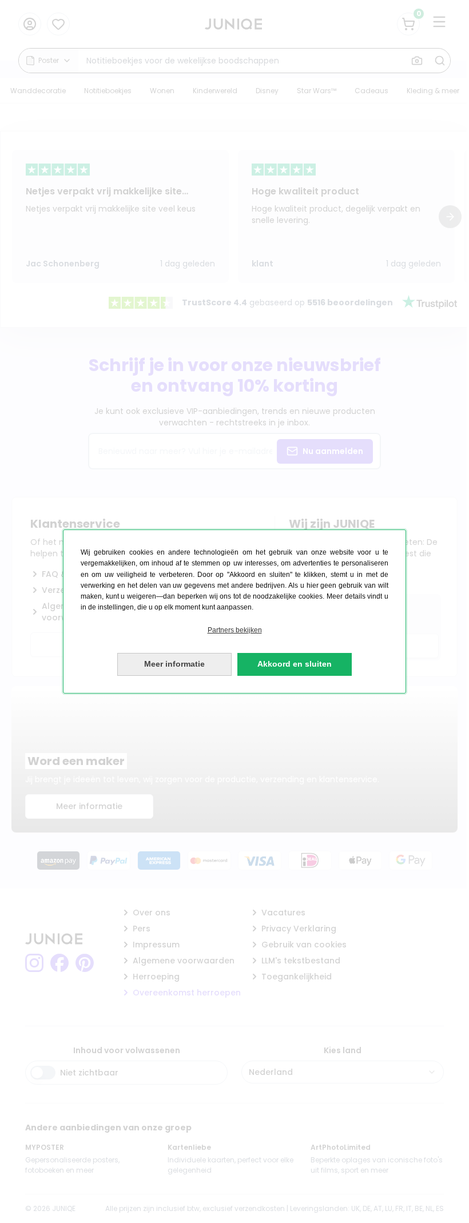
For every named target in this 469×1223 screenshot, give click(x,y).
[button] (234, 630)
